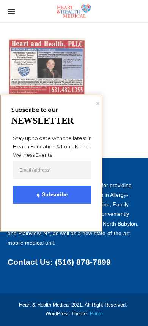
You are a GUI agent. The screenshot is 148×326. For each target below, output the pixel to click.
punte (96, 313)
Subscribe (55, 194)
